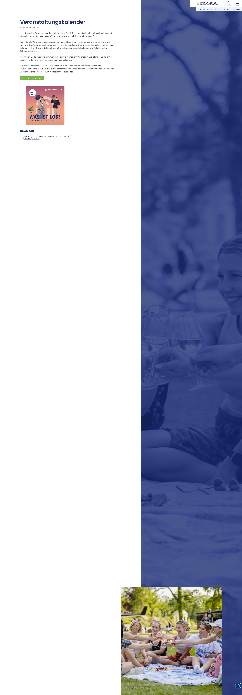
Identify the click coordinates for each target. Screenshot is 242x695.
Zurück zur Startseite (207, 3)
